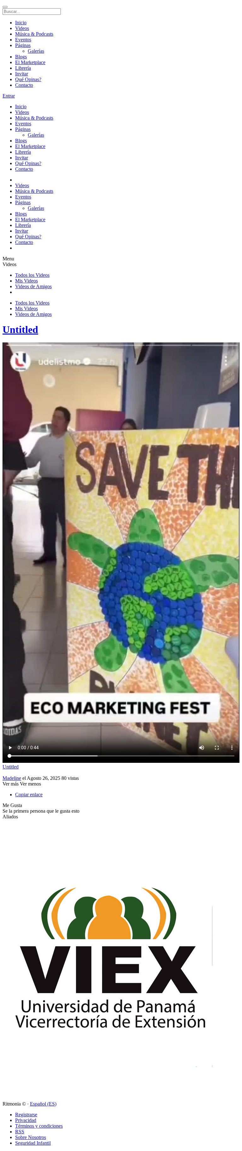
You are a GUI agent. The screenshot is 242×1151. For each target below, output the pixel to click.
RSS (19, 1131)
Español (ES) (43, 1104)
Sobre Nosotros (30, 1137)
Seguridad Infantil (33, 1143)
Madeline (12, 778)
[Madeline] (121, 772)
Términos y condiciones (39, 1126)
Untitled (20, 329)
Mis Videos (26, 280)
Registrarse (26, 1114)
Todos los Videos (32, 275)
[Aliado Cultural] (111, 1098)
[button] (12, 805)
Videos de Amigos (33, 286)
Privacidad (25, 1120)
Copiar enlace (29, 794)
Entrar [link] (9, 95)
